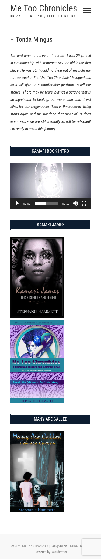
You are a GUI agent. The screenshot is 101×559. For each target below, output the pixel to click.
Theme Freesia (78, 546)
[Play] (17, 203)
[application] (50, 186)
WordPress (59, 552)
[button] (50, 186)
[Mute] (75, 203)
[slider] (46, 203)
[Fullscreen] (84, 203)
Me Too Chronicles (43, 8)
